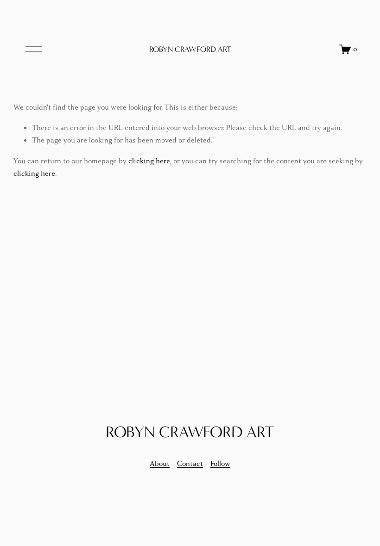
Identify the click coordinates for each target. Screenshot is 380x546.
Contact (190, 464)
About (160, 464)
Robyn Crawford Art (190, 49)
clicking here (149, 161)
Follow (220, 464)
